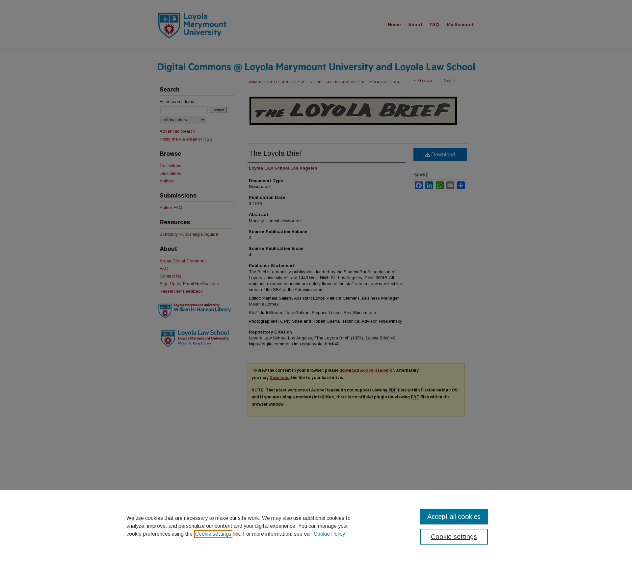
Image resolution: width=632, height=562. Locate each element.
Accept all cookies (454, 516)
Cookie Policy (329, 534)
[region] (316, 526)
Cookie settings (213, 534)
